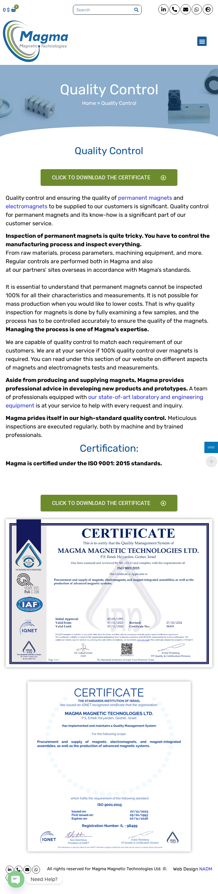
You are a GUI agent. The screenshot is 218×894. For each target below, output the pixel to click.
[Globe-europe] (208, 9)
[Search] (136, 9)
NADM (205, 869)
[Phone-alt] (174, 9)
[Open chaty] (16, 879)
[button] (202, 41)
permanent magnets (145, 197)
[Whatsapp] (197, 9)
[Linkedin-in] (163, 9)
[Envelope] (186, 9)
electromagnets (26, 206)
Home (89, 103)
